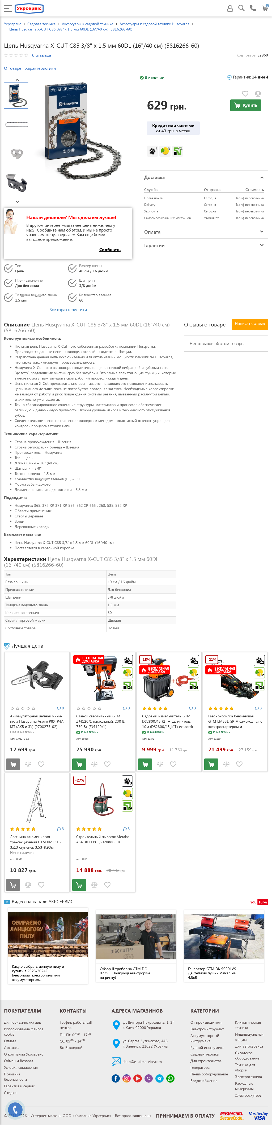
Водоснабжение (203, 1080)
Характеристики (40, 68)
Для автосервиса (249, 1046)
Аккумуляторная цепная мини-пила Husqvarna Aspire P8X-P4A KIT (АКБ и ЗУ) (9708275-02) (36, 721)
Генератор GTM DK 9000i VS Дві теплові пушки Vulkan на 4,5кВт (212, 973)
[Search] (241, 8)
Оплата (10, 1040)
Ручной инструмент (207, 1047)
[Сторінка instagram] (126, 1078)
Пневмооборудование (209, 1073)
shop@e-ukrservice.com (142, 1061)
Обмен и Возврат (18, 1060)
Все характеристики (68, 309)
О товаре (12, 68)
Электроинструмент (207, 1028)
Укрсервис (12, 23)
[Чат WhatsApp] (170, 1078)
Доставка (11, 1047)
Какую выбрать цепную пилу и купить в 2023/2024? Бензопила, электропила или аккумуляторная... (38, 973)
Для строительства (206, 1060)
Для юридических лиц (22, 1022)
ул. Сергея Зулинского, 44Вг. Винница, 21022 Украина (145, 1043)
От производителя (206, 1022)
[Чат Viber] (148, 1078)
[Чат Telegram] (159, 1078)
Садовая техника (204, 1054)
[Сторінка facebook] (116, 1078)
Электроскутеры (248, 1095)
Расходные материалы (244, 1086)
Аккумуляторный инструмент (204, 1038)
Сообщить (110, 249)
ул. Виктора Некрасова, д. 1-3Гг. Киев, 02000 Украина (148, 1025)
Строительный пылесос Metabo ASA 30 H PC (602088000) (102, 839)
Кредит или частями (173, 128)
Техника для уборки (245, 1067)
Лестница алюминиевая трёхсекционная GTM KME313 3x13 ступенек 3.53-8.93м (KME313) (35, 844)
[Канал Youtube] (137, 1078)
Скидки (10, 1092)
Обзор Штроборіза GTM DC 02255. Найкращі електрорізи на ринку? (125, 973)
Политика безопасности (15, 1076)
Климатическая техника (248, 1025)
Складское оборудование (247, 1055)
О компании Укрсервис (23, 1054)
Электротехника (248, 1076)
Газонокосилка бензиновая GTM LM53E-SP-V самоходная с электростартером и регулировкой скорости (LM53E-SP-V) (235, 726)
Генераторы (200, 1067)
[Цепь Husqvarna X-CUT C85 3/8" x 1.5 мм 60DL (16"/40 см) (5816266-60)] (78, 130)
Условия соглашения (21, 1067)
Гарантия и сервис (19, 1085)
